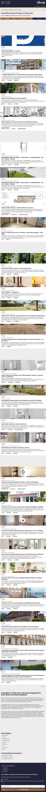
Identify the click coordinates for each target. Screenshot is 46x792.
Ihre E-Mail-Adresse (4, 784)
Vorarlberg (5, 747)
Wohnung (34, 698)
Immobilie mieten (15, 711)
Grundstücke (18, 699)
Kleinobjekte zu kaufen (7, 755)
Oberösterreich (6, 740)
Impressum (5, 769)
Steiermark (5, 744)
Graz (5, 701)
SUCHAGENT (7, 18)
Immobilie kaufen (15, 704)
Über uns (5, 768)
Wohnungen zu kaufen (7, 757)
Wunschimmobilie (15, 716)
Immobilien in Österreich (18, 698)
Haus (39, 698)
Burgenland (5, 735)
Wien (4, 749)
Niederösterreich (6, 738)
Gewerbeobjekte (8, 699)
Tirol (3, 745)
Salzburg (4, 742)
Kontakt (5, 771)
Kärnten (4, 737)
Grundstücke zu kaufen (8, 758)
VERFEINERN (39, 18)
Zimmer (3, 699)
